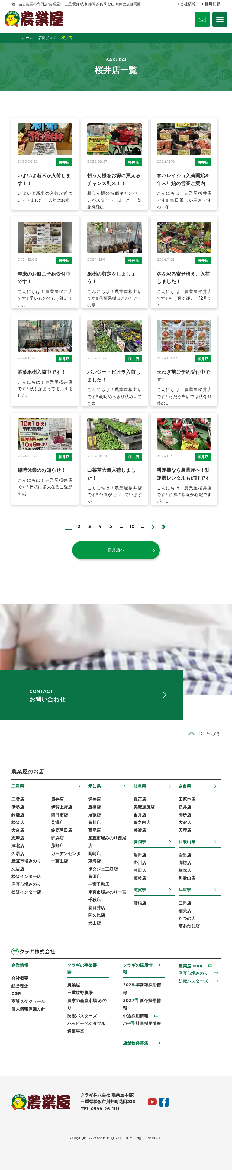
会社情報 (188, 4)
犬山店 (94, 923)
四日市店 (59, 815)
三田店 (185, 903)
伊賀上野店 (61, 807)
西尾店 (94, 830)
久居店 (17, 853)
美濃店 (140, 830)
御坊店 (185, 862)
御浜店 (57, 837)
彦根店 (140, 903)
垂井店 (140, 815)
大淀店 (185, 822)
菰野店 (57, 845)
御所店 (185, 815)
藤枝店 (140, 878)
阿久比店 (96, 915)
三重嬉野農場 (80, 992)
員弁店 (57, 799)
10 (132, 526)
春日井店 (96, 907)
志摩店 (17, 837)
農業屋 (73, 984)
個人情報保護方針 (28, 1009)
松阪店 (17, 822)
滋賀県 (140, 889)
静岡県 (140, 841)
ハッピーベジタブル (86, 1023)
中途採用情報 (135, 1016)
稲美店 (185, 910)
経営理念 (19, 986)
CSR (16, 993)
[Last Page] (163, 526)
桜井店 (64, 162)
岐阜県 (140, 786)
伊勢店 (17, 807)
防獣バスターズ (82, 1016)
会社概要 (19, 978)
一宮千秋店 (98, 884)
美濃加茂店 (144, 807)
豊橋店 (94, 807)
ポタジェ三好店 (103, 869)
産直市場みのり (193, 973)
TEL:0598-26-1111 (100, 1108)
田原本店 (187, 799)
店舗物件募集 (135, 1043)
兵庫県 (185, 889)
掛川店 (140, 862)
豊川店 (94, 822)
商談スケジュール (28, 1001)
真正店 (140, 799)
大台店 (17, 830)
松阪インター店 (26, 876)
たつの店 (187, 918)
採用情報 (213, 4)
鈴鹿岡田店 (61, 830)
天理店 (185, 830)
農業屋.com (190, 965)
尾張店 (94, 815)
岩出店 (185, 855)
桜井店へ (116, 550)
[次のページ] (153, 526)
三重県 (17, 786)
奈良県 (185, 786)
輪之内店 (142, 822)
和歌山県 (187, 841)
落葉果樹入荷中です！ (42, 372)
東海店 (94, 861)
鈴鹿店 (17, 815)
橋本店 (185, 870)
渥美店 (94, 799)
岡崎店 (94, 853)
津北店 (17, 845)
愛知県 (94, 786)
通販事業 (75, 1031)
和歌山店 (187, 878)
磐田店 (140, 855)
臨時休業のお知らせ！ (42, 470)
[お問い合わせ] (202, 19)
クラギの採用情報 (138, 968)
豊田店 (94, 876)
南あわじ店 (189, 926)
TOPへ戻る (209, 733)
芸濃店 (57, 822)
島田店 (140, 870)
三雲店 (17, 799)
